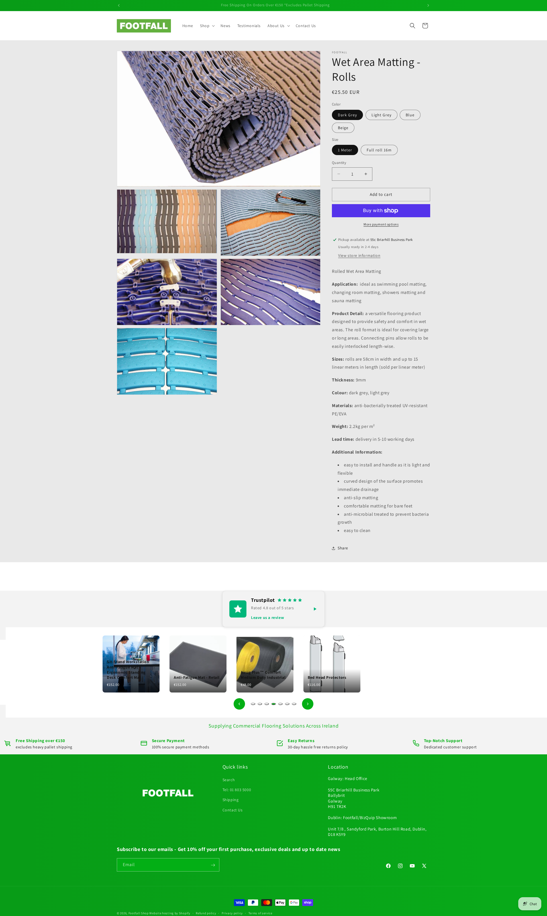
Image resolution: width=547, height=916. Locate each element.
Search (229, 779)
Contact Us (233, 810)
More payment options (381, 224)
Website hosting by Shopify (169, 913)
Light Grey (381, 114)
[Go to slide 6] (287, 704)
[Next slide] (307, 704)
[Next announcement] (428, 5)
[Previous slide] (239, 704)
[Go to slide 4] (273, 704)
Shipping (231, 800)
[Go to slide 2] (260, 704)
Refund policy (206, 913)
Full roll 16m (379, 150)
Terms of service (260, 913)
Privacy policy (232, 913)
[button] (207, 26)
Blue (410, 114)
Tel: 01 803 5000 (237, 790)
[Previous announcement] (119, 5)
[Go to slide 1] (253, 704)
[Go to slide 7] (294, 704)
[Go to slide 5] (280, 704)
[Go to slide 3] (266, 704)
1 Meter (345, 150)
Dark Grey (347, 114)
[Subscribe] (213, 865)
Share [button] (343, 548)
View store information (359, 255)
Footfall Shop (138, 913)
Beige (343, 127)
